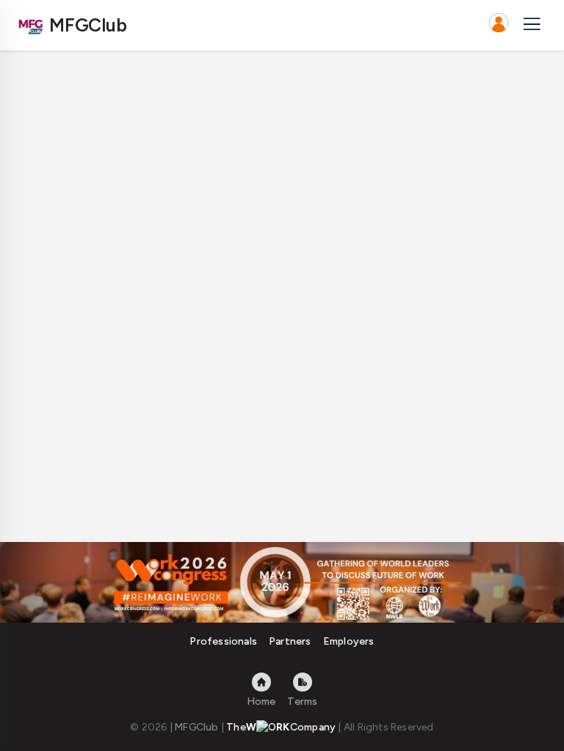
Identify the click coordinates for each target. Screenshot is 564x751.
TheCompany (281, 727)
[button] (498, 25)
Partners (290, 641)
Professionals (223, 641)
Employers (349, 641)
